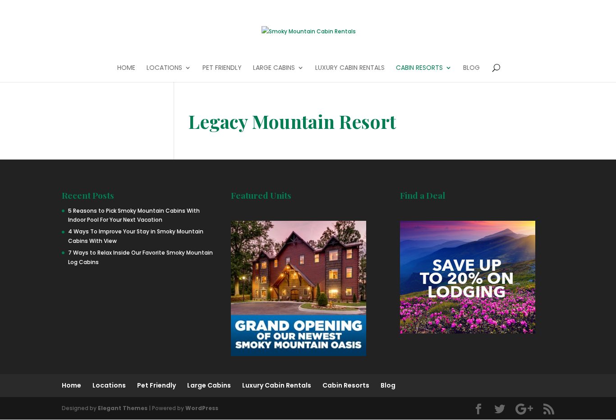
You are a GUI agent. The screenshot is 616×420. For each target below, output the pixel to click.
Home (126, 68)
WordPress (201, 408)
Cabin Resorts (419, 68)
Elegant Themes (122, 408)
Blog (471, 68)
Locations (164, 68)
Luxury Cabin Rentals (350, 68)
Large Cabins (274, 68)
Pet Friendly (222, 68)
